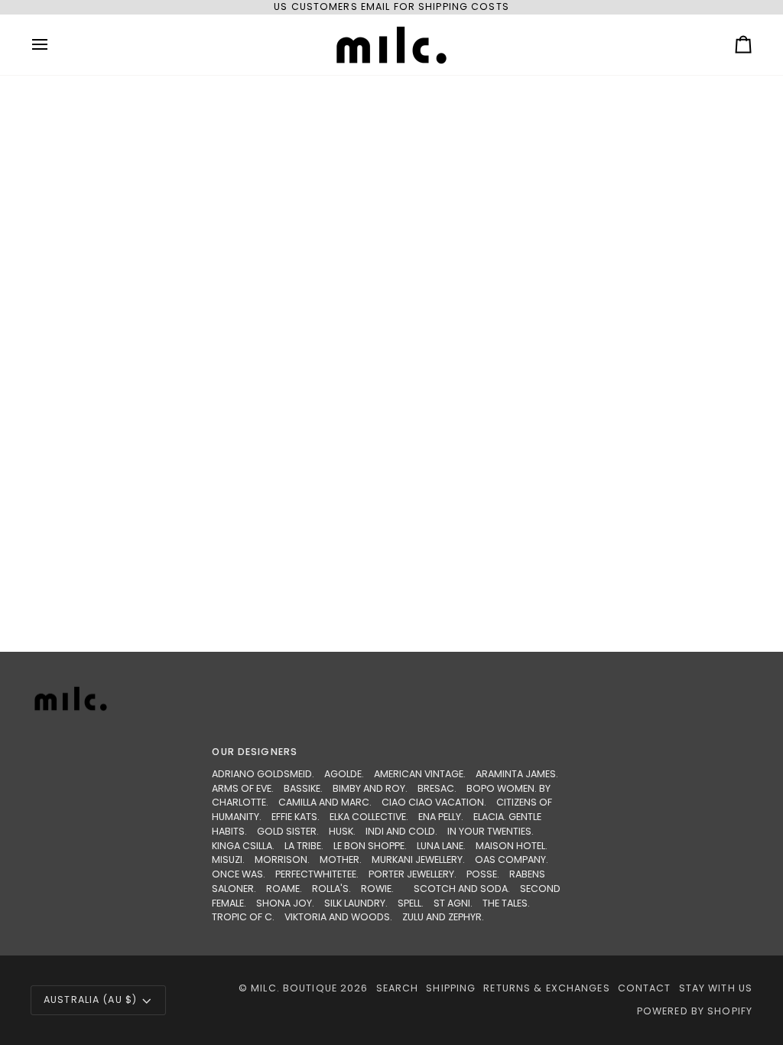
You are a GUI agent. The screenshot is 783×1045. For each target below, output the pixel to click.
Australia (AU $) (90, 999)
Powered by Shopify (694, 1010)
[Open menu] (53, 45)
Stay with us (716, 988)
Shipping (451, 988)
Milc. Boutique (294, 988)
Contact (644, 988)
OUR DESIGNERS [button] (254, 751)
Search (397, 988)
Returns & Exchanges (546, 988)
